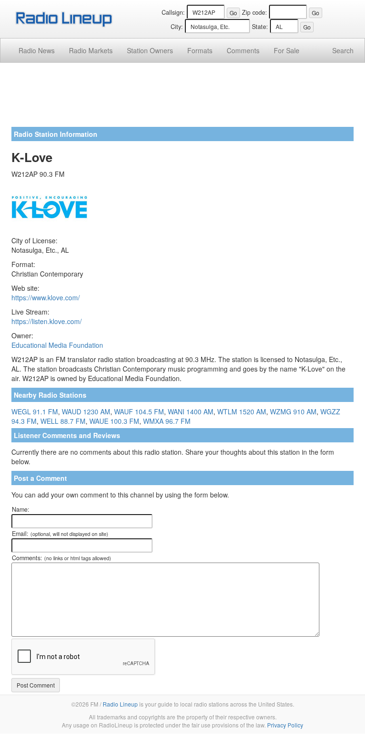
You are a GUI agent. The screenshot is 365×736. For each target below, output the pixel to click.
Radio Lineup (120, 704)
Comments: (61, 558)
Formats (199, 50)
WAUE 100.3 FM (114, 421)
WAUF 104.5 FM (139, 411)
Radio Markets (91, 50)
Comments (243, 50)
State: (260, 26)
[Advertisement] (182, 98)
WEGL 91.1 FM (34, 411)
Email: (60, 533)
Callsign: (173, 12)
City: (177, 26)
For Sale (286, 50)
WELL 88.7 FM (63, 421)
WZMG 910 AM (293, 411)
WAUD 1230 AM (86, 411)
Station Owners (150, 50)
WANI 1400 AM (190, 411)
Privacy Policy (285, 725)
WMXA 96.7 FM (167, 421)
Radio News (37, 50)
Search (343, 50)
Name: (20, 509)
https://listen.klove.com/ (46, 321)
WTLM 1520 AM (241, 411)
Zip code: (254, 12)
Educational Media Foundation (57, 345)
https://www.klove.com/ (45, 297)
